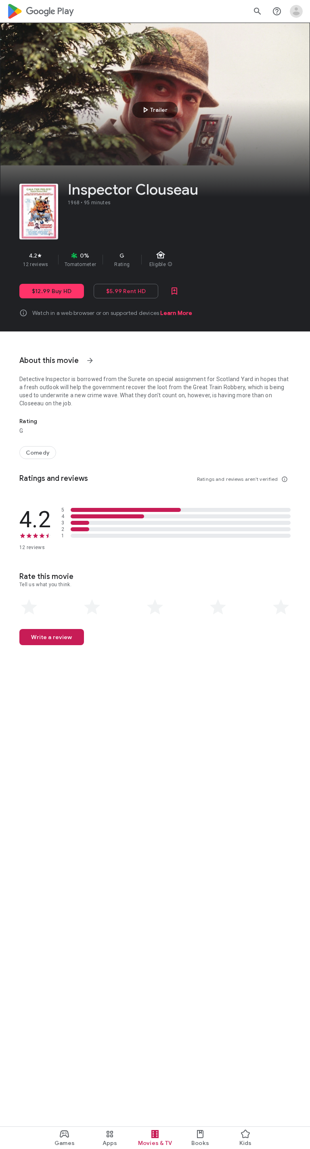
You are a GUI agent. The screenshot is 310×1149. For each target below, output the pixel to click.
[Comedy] (37, 453)
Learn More (176, 313)
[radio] (29, 607)
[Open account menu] (296, 11)
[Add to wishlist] (174, 291)
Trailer (154, 110)
